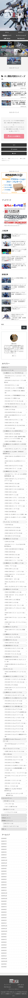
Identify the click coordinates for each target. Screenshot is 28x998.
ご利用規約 (20, 987)
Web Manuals (7, 987)
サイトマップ (7, 984)
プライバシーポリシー (14, 989)
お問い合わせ (20, 984)
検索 (2, 324)
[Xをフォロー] (15, 356)
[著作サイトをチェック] (13, 356)
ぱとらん (14, 343)
